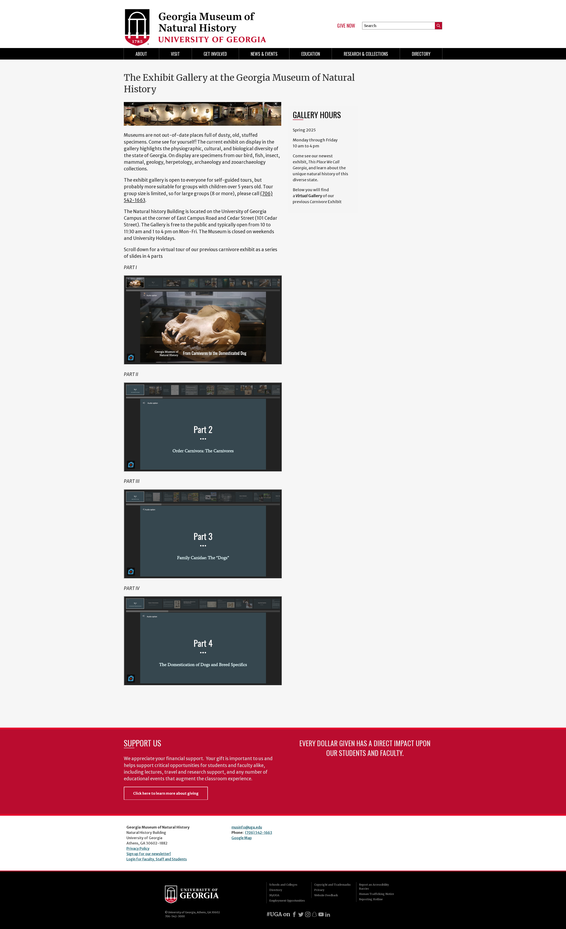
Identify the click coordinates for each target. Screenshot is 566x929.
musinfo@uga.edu (246, 827)
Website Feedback (326, 895)
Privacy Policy (137, 848)
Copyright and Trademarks (332, 884)
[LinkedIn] (327, 914)
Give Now (346, 26)
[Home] (201, 22)
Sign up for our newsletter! (148, 854)
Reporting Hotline (371, 899)
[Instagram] (307, 914)
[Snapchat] (314, 914)
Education (310, 53)
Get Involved (215, 53)
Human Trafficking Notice (376, 894)
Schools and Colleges (283, 884)
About (141, 53)
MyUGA (274, 895)
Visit (175, 53)
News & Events (264, 53)
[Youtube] (321, 914)
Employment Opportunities (287, 900)
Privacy (319, 890)
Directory (421, 53)
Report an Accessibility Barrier (374, 886)
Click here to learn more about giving (166, 793)
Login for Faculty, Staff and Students (156, 859)
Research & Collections (366, 53)
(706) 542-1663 (258, 832)
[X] (301, 914)
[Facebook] (294, 914)
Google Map (241, 838)
